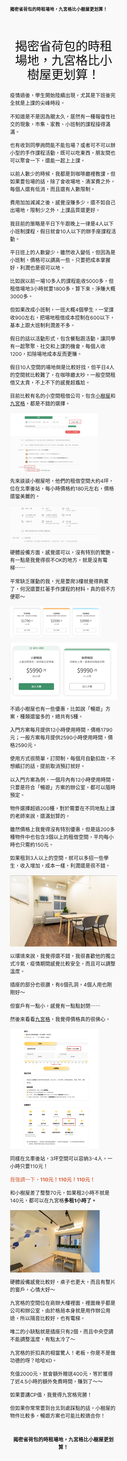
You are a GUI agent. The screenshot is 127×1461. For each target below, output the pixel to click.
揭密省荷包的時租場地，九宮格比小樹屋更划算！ (59, 9)
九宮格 (17, 404)
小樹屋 (102, 396)
